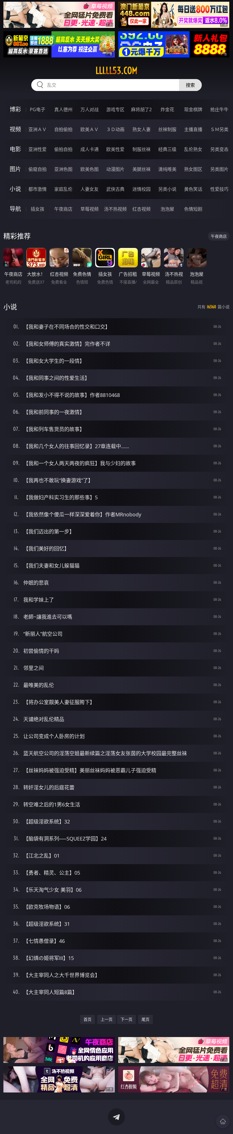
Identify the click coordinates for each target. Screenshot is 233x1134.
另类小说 (167, 189)
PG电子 (37, 109)
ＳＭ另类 (219, 129)
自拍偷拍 (63, 129)
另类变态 (219, 149)
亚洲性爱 (37, 149)
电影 (15, 149)
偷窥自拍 (37, 169)
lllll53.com (116, 70)
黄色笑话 (193, 189)
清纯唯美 (167, 169)
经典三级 (167, 149)
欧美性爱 (115, 149)
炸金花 (167, 109)
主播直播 (193, 129)
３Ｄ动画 (115, 129)
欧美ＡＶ (89, 129)
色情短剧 (193, 209)
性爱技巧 (219, 189)
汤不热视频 (115, 209)
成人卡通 (89, 149)
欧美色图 (89, 169)
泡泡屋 (167, 209)
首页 (87, 1019)
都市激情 (37, 189)
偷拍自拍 (63, 149)
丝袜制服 (167, 129)
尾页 (145, 1019)
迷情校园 (141, 189)
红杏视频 (141, 209)
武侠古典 (115, 189)
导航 (15, 209)
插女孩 (37, 209)
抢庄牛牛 (219, 109)
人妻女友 (89, 189)
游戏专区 (115, 109)
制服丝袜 (141, 149)
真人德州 (63, 109)
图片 (15, 169)
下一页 (126, 1019)
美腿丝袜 (141, 169)
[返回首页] (223, 1121)
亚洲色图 (63, 169)
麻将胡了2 (141, 109)
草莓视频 (89, 209)
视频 (15, 129)
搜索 (190, 85)
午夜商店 (63, 209)
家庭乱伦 (63, 189)
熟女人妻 (141, 129)
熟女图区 (193, 169)
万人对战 (89, 109)
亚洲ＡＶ (37, 129)
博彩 (15, 109)
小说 (15, 189)
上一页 (107, 1019)
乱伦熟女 (193, 149)
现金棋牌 (193, 109)
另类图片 (219, 169)
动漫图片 (115, 169)
